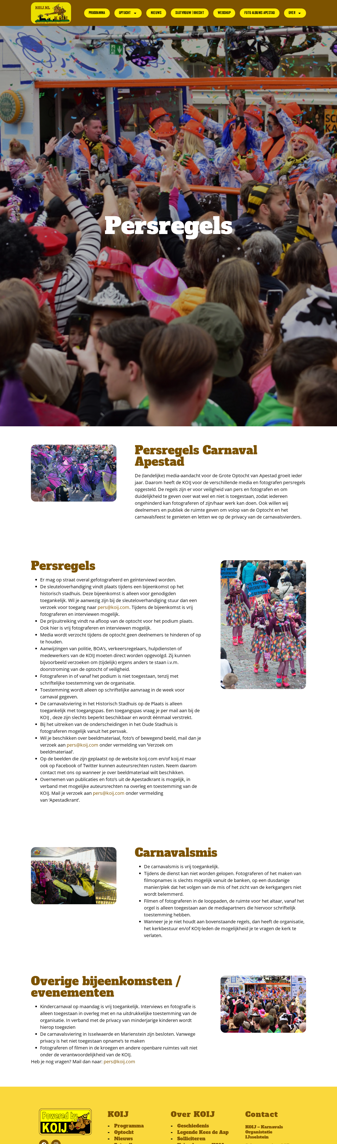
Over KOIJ (193, 1114)
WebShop (224, 13)
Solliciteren (191, 1139)
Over (292, 13)
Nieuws (156, 13)
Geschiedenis (193, 1126)
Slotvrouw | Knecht (189, 13)
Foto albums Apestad (259, 13)
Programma (97, 13)
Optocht (125, 13)
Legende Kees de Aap (203, 1132)
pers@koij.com (113, 607)
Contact (261, 1114)
